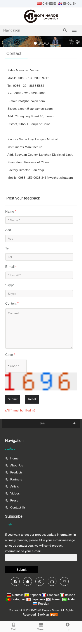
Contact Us (17, 507)
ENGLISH (69, 3)
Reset (32, 399)
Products (16, 472)
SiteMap (43, 614)
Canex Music (51, 610)
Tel (7, 248)
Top (67, 629)
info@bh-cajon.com (31, 101)
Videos (14, 493)
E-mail (11, 266)
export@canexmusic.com (35, 108)
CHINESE (49, 3)
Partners (15, 479)
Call (13, 629)
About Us (16, 465)
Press (13, 500)
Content (12, 303)
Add (8, 230)
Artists (14, 486)
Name (10, 211)
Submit (12, 399)
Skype (9, 285)
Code (10, 355)
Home (14, 458)
